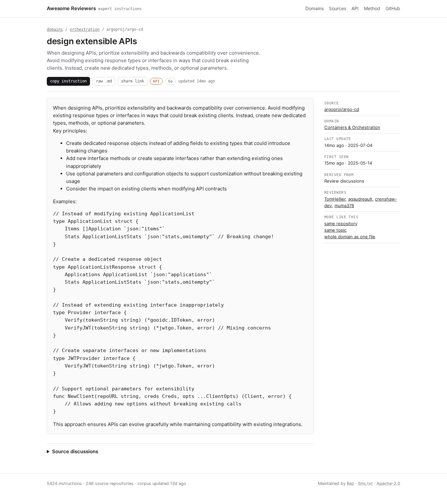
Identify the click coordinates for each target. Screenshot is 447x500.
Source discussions (75, 451)
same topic (335, 230)
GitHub (392, 8)
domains (55, 29)
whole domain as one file (349, 236)
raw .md (104, 81)
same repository (340, 223)
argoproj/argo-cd (341, 109)
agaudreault (360, 199)
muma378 (344, 205)
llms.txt (365, 483)
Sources (337, 8)
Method (372, 8)
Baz (350, 483)
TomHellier (335, 199)
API (355, 8)
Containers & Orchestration (352, 127)
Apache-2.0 (388, 483)
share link (132, 81)
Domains (314, 8)
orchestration (84, 29)
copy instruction (68, 81)
